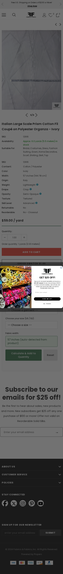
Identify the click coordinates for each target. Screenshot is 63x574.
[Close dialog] (61, 268)
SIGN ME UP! (47, 299)
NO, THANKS (47, 303)
